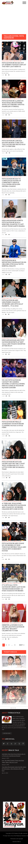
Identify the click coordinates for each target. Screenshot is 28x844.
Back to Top (13, 708)
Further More (6, 733)
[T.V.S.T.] (8, 3)
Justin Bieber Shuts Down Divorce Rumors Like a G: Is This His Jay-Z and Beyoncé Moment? (13, 755)
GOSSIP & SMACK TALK (7, 61)
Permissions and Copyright (16, 838)
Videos (24, 378)
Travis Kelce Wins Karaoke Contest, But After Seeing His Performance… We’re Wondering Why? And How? (14, 768)
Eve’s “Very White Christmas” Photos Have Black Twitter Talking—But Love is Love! (13, 761)
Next (21, 645)
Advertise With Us (17, 841)
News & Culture (17, 61)
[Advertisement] (14, 19)
